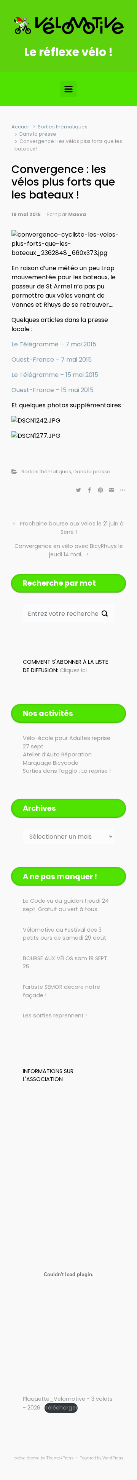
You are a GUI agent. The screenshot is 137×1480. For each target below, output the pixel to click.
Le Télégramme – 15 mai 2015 (54, 374)
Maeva (77, 214)
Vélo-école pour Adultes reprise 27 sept (66, 742)
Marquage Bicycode (50, 763)
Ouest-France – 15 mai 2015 (52, 390)
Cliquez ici (73, 670)
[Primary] (68, 89)
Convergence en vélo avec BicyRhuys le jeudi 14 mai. (68, 550)
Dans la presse (37, 134)
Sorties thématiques (63, 126)
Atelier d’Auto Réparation (57, 754)
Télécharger (61, 1407)
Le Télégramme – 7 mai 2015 (53, 344)
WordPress (112, 1458)
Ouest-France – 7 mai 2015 (51, 359)
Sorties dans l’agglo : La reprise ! (67, 771)
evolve (19, 1458)
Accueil (20, 126)
